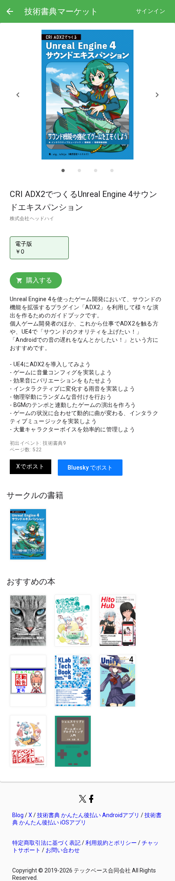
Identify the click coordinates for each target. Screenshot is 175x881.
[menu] (10, 11)
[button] (18, 94)
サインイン (150, 11)
